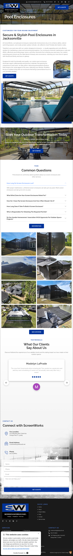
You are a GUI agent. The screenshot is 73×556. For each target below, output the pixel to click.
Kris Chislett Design (64, 552)
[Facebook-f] (55, 2)
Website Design (54, 552)
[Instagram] (61, 2)
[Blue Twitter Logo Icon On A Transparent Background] (58, 2)
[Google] (65, 2)
